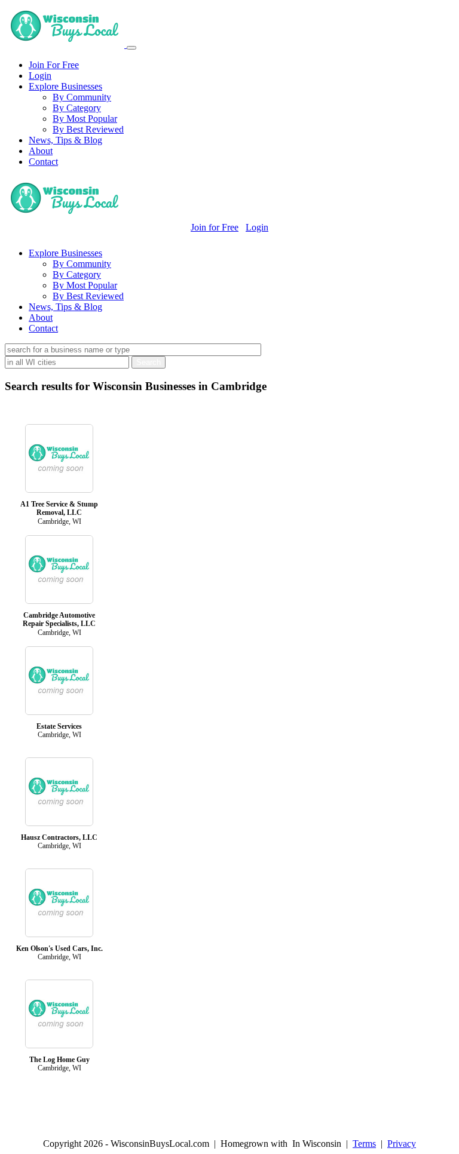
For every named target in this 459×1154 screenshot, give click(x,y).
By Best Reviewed (88, 129)
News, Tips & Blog (65, 140)
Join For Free (54, 65)
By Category (77, 108)
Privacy (401, 1143)
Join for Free (214, 227)
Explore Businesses (65, 86)
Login (40, 75)
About (41, 151)
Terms (364, 1143)
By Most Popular (85, 118)
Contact (43, 161)
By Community (82, 97)
